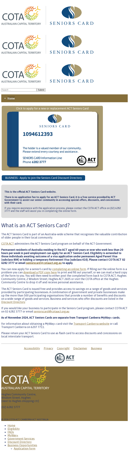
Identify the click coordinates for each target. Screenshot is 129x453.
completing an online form (69, 269)
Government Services (21, 438)
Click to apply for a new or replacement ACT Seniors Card (52, 108)
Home (11, 98)
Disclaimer (80, 348)
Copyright (63, 348)
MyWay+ (13, 435)
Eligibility (14, 428)
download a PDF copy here (40, 272)
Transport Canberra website (91, 323)
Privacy (48, 348)
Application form (24, 448)
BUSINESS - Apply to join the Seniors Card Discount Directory (43, 177)
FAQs (11, 432)
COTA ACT (7, 243)
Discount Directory (13, 302)
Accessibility (32, 348)
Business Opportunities (22, 445)
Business (96, 348)
